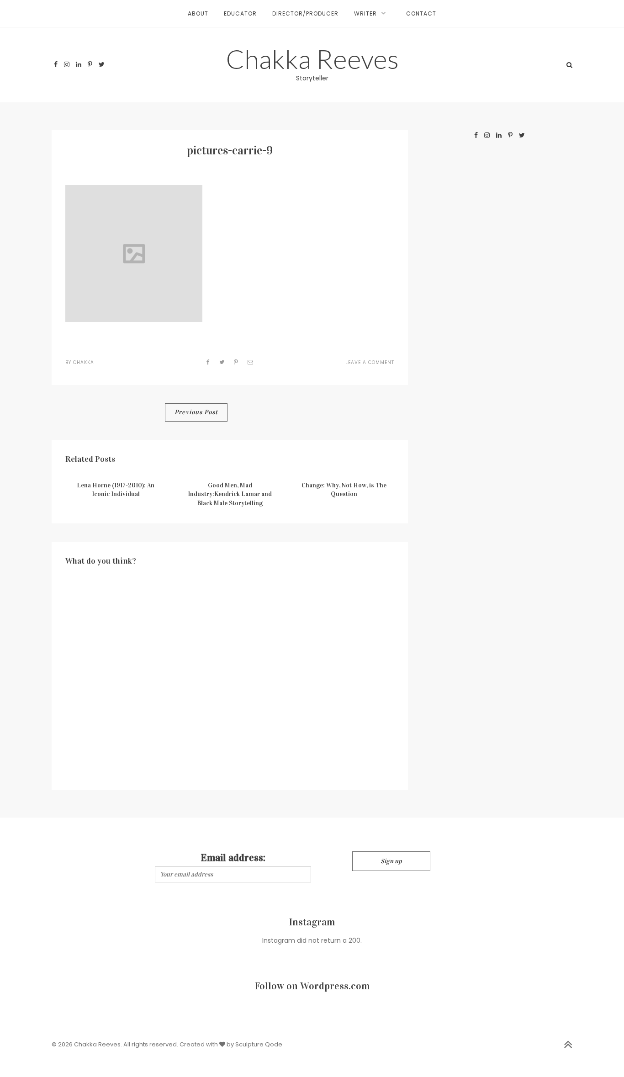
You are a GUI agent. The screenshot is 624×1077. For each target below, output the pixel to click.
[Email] (251, 362)
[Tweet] (222, 362)
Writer (365, 13)
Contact (421, 13)
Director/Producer (305, 13)
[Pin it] (236, 362)
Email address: (233, 857)
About (198, 13)
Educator (240, 13)
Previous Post (196, 412)
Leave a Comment (369, 362)
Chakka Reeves (312, 58)
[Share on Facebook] (208, 362)
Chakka (83, 362)
